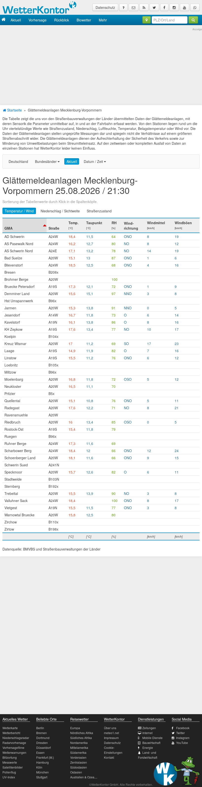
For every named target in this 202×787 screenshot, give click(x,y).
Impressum (111, 738)
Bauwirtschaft (151, 742)
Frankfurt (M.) (45, 757)
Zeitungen (149, 728)
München (42, 772)
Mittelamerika (79, 747)
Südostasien (78, 767)
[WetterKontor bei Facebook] (164, 7)
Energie (147, 747)
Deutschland (18, 161)
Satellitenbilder (12, 767)
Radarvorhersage (14, 742)
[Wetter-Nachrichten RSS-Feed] (144, 7)
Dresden (42, 742)
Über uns (110, 728)
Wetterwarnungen (14, 752)
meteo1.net (111, 733)
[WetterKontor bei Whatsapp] (195, 7)
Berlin (40, 728)
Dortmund (43, 738)
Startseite (14, 110)
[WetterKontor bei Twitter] (154, 7)
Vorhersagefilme (13, 747)
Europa (75, 728)
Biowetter (84, 19)
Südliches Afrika (81, 738)
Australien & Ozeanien (85, 777)
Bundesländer (46, 161)
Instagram (182, 738)
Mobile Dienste (152, 738)
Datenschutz (105, 7)
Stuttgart (41, 777)
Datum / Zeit (94, 161)
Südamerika (78, 752)
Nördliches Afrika (81, 733)
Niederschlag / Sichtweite (60, 210)
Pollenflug (9, 772)
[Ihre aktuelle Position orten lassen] (146, 20)
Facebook (182, 728)
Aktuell (16, 19)
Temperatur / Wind (19, 210)
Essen (40, 752)
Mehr (103, 19)
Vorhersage (38, 19)
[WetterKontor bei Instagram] (174, 7)
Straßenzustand (99, 210)
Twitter (180, 733)
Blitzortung (9, 757)
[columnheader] (24, 225)
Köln (39, 767)
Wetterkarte (10, 728)
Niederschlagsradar (15, 738)
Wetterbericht (11, 733)
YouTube (182, 742)
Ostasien (76, 772)
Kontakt (109, 757)
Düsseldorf (43, 747)
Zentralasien (78, 762)
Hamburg (42, 762)
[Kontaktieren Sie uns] (133, 7)
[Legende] (123, 7)
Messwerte (9, 762)
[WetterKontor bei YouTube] (184, 7)
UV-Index (8, 777)
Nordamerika (79, 742)
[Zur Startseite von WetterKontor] (3, 20)
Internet (147, 733)
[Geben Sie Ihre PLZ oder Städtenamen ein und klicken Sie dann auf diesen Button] (193, 20)
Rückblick (61, 19)
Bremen (41, 733)
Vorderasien (78, 757)
